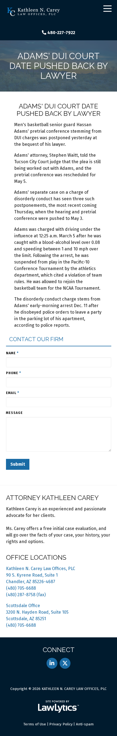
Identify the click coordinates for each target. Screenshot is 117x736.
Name (12, 353)
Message (14, 413)
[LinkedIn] (52, 663)
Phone (13, 373)
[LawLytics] (58, 706)
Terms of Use (34, 724)
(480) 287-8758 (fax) (26, 594)
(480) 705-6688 (21, 588)
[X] (65, 663)
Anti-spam (85, 724)
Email (12, 393)
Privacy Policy (61, 724)
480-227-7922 (61, 32)
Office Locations (36, 557)
